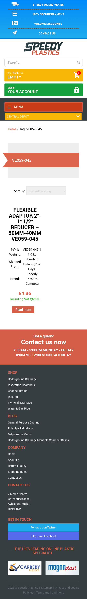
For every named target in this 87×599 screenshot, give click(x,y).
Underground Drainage (22, 379)
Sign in (22, 90)
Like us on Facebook (43, 536)
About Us (13, 460)
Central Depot (18, 116)
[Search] (78, 62)
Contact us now (43, 341)
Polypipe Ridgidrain (20, 428)
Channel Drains (17, 391)
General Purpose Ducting (23, 422)
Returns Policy (17, 466)
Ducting (13, 397)
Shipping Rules (17, 472)
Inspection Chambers (21, 385)
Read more (23, 309)
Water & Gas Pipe (19, 408)
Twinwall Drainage (20, 402)
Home (12, 129)
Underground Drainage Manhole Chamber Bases (38, 440)
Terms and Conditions (50, 592)
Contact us (47, 33)
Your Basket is (43, 75)
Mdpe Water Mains (20, 434)
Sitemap (46, 587)
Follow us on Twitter (43, 527)
